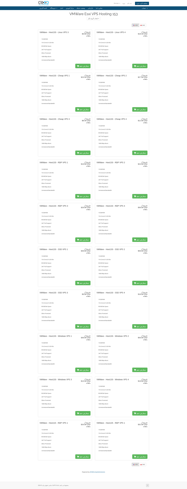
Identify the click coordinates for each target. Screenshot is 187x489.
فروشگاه (53, 8)
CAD (143, 25)
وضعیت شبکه (81, 8)
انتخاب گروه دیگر (93, 18)
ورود (123, 3)
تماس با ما (99, 8)
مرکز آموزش (70, 8)
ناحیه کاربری (43, 8)
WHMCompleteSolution (97, 472)
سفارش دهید (84, 66)
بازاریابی (90, 8)
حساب (144, 8)
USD (136, 25)
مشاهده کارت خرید (142, 3)
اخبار (61, 8)
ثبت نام (129, 3)
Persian (116, 3)
